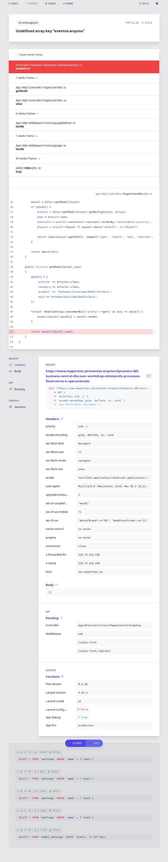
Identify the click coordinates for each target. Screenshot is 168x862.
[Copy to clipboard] (148, 388)
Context (14, 400)
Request (14, 358)
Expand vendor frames (31, 54)
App (11, 382)
